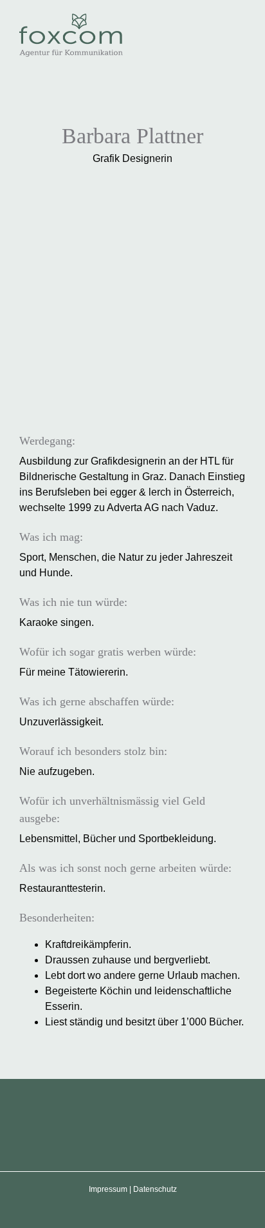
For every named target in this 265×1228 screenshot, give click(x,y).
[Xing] (185, 1123)
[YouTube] (115, 1123)
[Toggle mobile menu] (240, 19)
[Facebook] (81, 1123)
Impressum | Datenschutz (133, 1189)
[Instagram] (150, 1123)
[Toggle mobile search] (217, 19)
